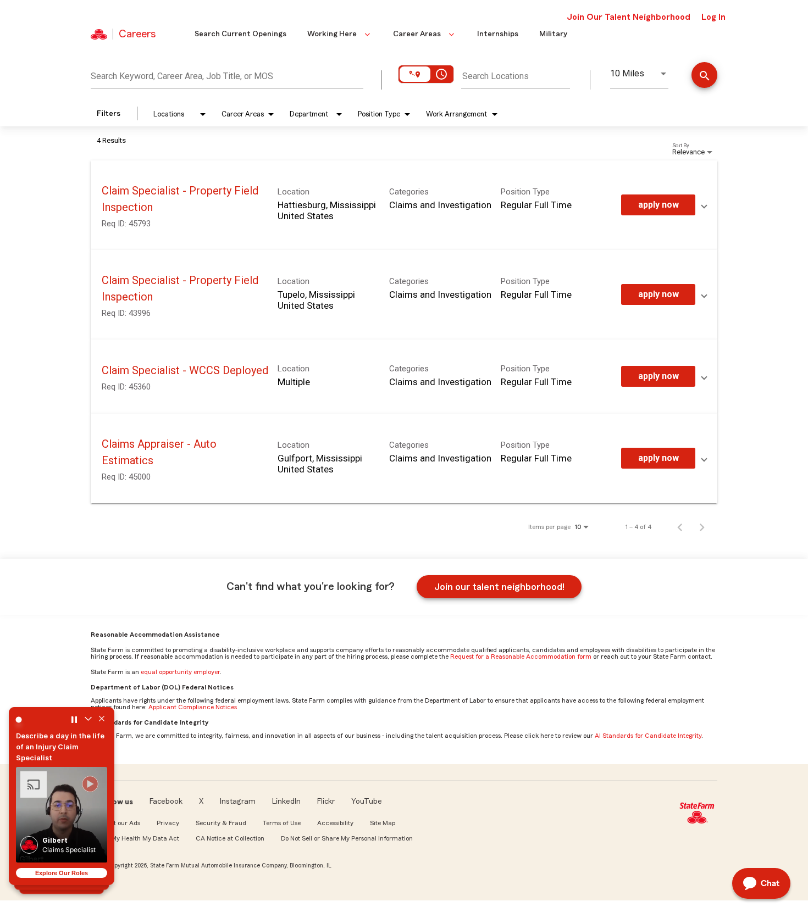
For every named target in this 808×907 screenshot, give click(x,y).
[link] (404, 205)
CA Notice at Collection (230, 838)
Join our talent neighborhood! (499, 587)
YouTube (366, 801)
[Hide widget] (101, 719)
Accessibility (335, 823)
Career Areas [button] (417, 34)
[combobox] (227, 75)
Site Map (382, 823)
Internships (497, 34)
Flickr (326, 801)
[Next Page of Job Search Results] (702, 527)
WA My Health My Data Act (139, 838)
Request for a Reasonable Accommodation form (520, 656)
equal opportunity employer (180, 672)
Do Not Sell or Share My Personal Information (347, 838)
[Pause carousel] (74, 719)
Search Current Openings (240, 34)
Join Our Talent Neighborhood (628, 17)
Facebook (166, 801)
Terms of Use (282, 823)
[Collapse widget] (87, 719)
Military (553, 34)
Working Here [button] (332, 34)
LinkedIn (286, 801)
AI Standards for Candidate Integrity (648, 735)
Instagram (238, 801)
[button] (61, 815)
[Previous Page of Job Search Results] (680, 527)
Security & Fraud (221, 823)
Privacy (168, 823)
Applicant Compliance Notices (192, 707)
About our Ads (119, 823)
